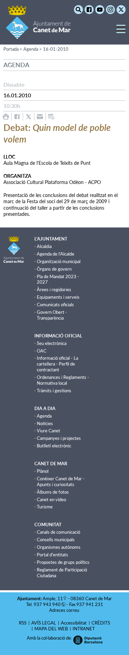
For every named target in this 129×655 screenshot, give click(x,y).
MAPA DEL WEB (51, 628)
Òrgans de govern (54, 269)
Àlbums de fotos (53, 492)
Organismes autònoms (58, 547)
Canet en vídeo (51, 499)
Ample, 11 (53, 598)
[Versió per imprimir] (5, 117)
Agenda (44, 416)
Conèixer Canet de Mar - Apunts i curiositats (61, 481)
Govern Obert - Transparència (52, 315)
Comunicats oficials (55, 304)
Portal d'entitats (52, 554)
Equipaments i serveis (58, 297)
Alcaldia (44, 246)
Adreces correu (64, 610)
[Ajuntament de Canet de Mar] (38, 35)
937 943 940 (47, 604)
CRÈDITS (101, 623)
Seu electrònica (51, 343)
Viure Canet (48, 430)
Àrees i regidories (54, 289)
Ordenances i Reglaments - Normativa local (63, 380)
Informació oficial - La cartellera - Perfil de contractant (57, 363)
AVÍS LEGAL (43, 623)
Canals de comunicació (58, 532)
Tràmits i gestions (54, 390)
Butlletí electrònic (54, 445)
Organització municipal (58, 261)
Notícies (45, 423)
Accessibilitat (74, 623)
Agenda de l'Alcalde (55, 254)
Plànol (43, 471)
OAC (41, 351)
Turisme (45, 506)
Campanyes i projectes (59, 438)
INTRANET (84, 628)
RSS (22, 623)
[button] (121, 32)
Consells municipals (56, 539)
